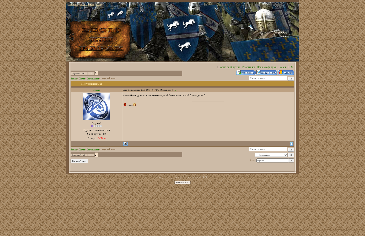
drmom (96, 89)
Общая (82, 78)
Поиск (282, 67)
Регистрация (87, 4)
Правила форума (266, 67)
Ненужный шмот (108, 78)
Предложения (93, 78)
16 (175, 89)
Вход (99, 4)
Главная (73, 4)
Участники (248, 67)
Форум (74, 78)
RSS (290, 67)
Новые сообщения (229, 67)
